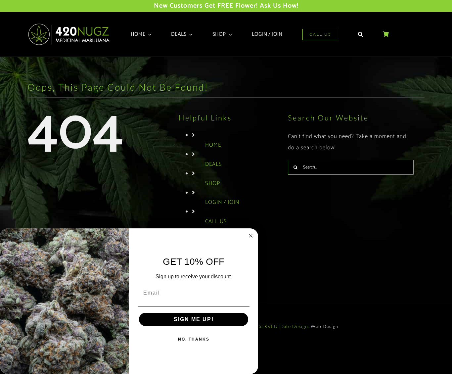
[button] (360, 34)
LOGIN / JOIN (222, 202)
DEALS (213, 164)
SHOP (212, 183)
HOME (213, 145)
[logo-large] (71, 25)
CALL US (216, 221)
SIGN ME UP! (194, 319)
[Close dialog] (251, 236)
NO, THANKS (193, 339)
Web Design (325, 326)
